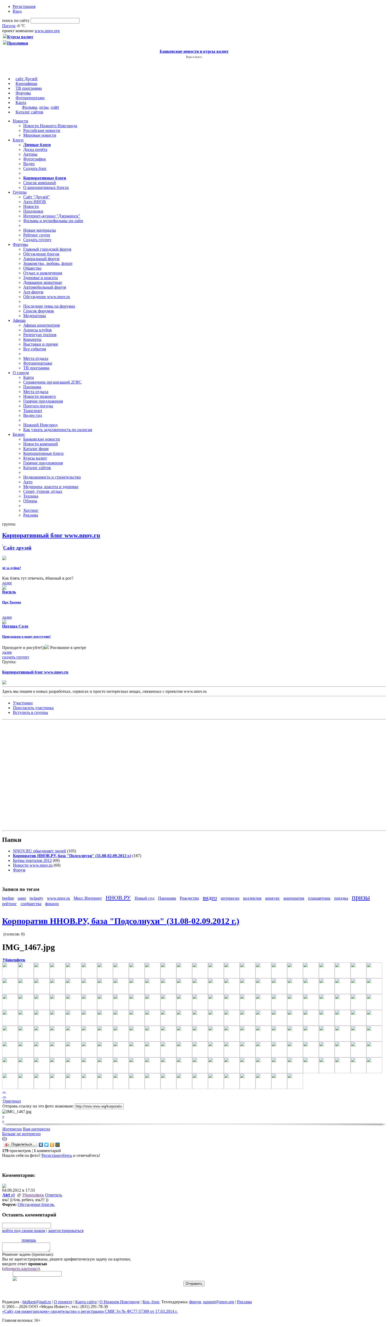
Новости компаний (40, 444)
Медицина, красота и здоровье (50, 486)
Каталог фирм (36, 448)
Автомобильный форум (44, 287)
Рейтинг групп (36, 235)
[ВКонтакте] (41, 1144)
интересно (230, 898)
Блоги (18, 140)
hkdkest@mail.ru (36, 1302)
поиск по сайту (16, 20)
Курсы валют (35, 458)
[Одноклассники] (52, 1144)
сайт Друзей (26, 79)
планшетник (319, 898)
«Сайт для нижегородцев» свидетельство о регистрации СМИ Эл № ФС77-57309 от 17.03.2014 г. (90, 1311)
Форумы (23, 93)
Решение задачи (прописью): (28, 1254)
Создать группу (37, 239)
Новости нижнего (39, 396)
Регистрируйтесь (56, 1155)
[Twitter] (46, 1144)
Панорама (32, 387)
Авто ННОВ (34, 201)
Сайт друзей (17, 548)
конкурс (272, 898)
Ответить (53, 1195)
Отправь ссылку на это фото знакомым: (38, 1106)
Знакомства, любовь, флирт (48, 263)
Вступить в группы (30, 712)
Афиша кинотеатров (41, 325)
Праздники (33, 211)
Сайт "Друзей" (36, 197)
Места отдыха (35, 358)
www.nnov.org (47, 30)
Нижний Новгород (40, 425)
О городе (21, 372)
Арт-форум (33, 292)
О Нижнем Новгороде (120, 1302)
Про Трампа (11, 602)
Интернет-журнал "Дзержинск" (51, 216)
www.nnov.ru (58, 898)
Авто (27, 482)
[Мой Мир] (57, 1144)
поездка (341, 898)
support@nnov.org (218, 1302)
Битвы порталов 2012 (32, 860)
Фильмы (29, 107)
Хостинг (31, 510)
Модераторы (34, 315)
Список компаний (39, 182)
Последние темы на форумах (49, 306)
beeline (8, 898)
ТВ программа (29, 88)
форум (195, 1302)
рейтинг (9, 903)
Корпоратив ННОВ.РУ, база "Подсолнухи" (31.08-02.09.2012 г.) (120, 921)
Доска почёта (35, 149)
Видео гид (32, 415)
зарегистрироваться (65, 1230)
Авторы (30, 154)
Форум (19, 870)
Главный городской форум (47, 249)
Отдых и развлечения (42, 273)
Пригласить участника (33, 707)
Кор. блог (151, 1302)
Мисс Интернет (88, 898)
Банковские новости (41, 439)
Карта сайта (86, 1302)
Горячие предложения (43, 401)
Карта (21, 102)
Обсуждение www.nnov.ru (46, 296)
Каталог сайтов (29, 112)
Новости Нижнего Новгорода (50, 125)
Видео (29, 163)
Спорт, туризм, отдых (42, 491)
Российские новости (41, 130)
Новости (20, 121)
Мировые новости (39, 135)
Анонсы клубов (37, 330)
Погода (8, 25)
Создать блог (35, 168)
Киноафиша (26, 83)
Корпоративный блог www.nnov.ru (35, 672)
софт (55, 107)
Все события (34, 349)
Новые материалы (39, 230)
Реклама (30, 515)
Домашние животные (42, 282)
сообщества (31, 903)
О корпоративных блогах (46, 187)
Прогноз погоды (38, 406)
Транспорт (32, 410)
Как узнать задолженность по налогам (57, 429)
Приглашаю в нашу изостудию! (26, 636)
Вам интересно (36, 1129)
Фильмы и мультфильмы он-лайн (53, 220)
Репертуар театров (39, 334)
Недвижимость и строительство (52, 477)
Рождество (189, 898)
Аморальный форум (41, 258)
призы (361, 897)
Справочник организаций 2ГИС (52, 382)
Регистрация (24, 6)
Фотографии (34, 159)
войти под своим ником (23, 1230)
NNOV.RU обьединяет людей (39, 851)
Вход (17, 11)
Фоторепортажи (30, 98)
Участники (23, 703)
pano (22, 898)
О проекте (63, 1302)
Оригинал (12, 1101)
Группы (20, 192)
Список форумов (38, 311)
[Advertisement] (33, 774)
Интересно (12, 1129)
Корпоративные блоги (43, 453)
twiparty (36, 898)
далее (7, 583)
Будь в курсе (194, 56)
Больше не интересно (21, 1134)
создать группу (15, 657)
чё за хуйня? (11, 568)
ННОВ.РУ (118, 897)
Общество (32, 268)
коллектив (252, 898)
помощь (29, 1240)
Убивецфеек (33, 1195)
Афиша (19, 320)
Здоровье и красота (40, 277)
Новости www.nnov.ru (33, 865)
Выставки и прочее (40, 344)
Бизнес (19, 434)
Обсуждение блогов (41, 254)
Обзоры (30, 501)
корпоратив (293, 898)
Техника (30, 496)
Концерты (32, 339)
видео (210, 897)
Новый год (144, 898)
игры (44, 107)
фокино (52, 903)
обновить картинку (20, 1268)
